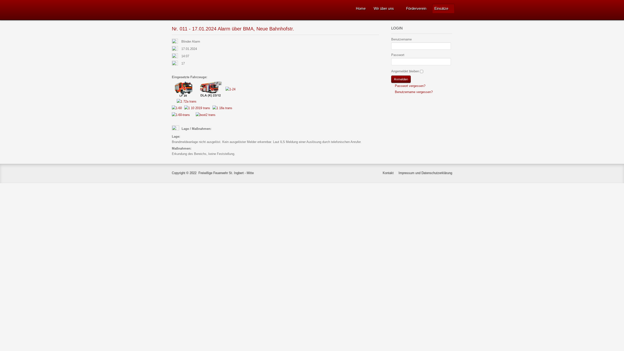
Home (361, 8)
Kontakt (388, 173)
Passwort (397, 55)
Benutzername (401, 39)
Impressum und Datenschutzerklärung (425, 173)
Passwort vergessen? (409, 86)
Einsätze (441, 8)
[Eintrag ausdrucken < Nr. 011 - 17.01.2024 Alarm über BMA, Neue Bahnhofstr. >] (377, 42)
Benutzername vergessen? (413, 92)
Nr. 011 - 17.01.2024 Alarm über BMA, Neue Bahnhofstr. (233, 28)
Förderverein (416, 8)
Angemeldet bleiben (405, 71)
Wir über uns (384, 8)
